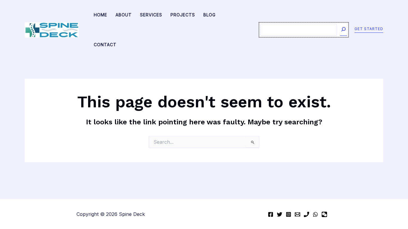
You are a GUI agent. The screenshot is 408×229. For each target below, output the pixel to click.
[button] (369, 30)
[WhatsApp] (315, 214)
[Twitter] (279, 214)
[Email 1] (297, 214)
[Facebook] (270, 214)
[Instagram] (288, 214)
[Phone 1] (306, 214)
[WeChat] (324, 214)
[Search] (343, 30)
